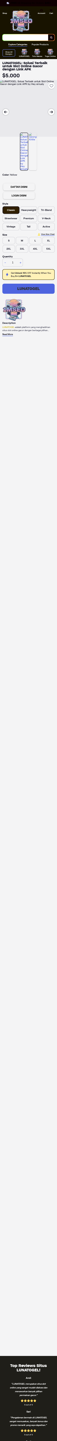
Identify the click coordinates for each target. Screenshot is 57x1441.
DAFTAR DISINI (19, 187)
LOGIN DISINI (19, 195)
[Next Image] (51, 112)
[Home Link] (21, 20)
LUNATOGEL (28, 288)
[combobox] (25, 37)
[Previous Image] (5, 112)
